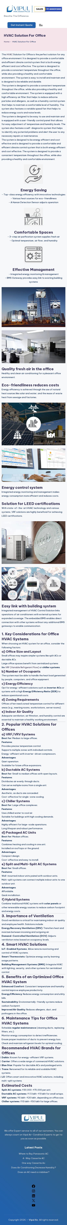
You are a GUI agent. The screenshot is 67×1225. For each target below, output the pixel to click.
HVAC (10, 54)
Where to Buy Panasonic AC (33, 1153)
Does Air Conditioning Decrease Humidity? (33, 1167)
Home (6, 42)
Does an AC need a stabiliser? (33, 1172)
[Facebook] (33, 1187)
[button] (21, 25)
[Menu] (40, 25)
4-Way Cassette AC (34, 1158)
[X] (33, 1201)
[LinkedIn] (33, 1197)
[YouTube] (33, 1206)
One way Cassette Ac (33, 1162)
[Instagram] (33, 1192)
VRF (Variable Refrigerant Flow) (22, 667)
